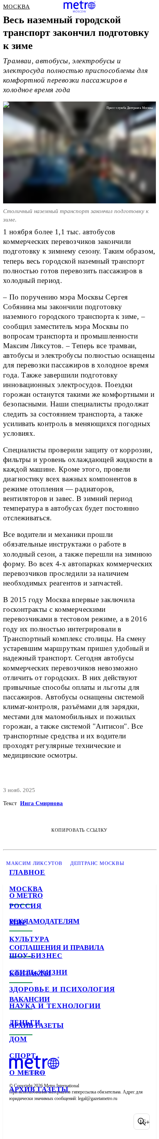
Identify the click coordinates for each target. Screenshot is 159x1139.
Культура (29, 939)
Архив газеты (39, 1089)
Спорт (22, 1055)
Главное (27, 872)
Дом (18, 1039)
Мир (18, 922)
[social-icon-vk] (17, 1121)
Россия (25, 906)
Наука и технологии (55, 1006)
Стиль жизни (38, 972)
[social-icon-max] (77, 1121)
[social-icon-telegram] (37, 1121)
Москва (26, 889)
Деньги (25, 1022)
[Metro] (80, 6)
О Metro (27, 1072)
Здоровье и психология (62, 989)
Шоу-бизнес (36, 956)
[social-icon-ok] (57, 1121)
